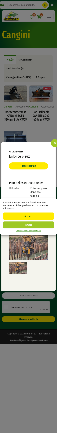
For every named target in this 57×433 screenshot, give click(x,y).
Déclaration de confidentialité (28, 231)
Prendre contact (28, 165)
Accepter (28, 216)
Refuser (28, 224)
